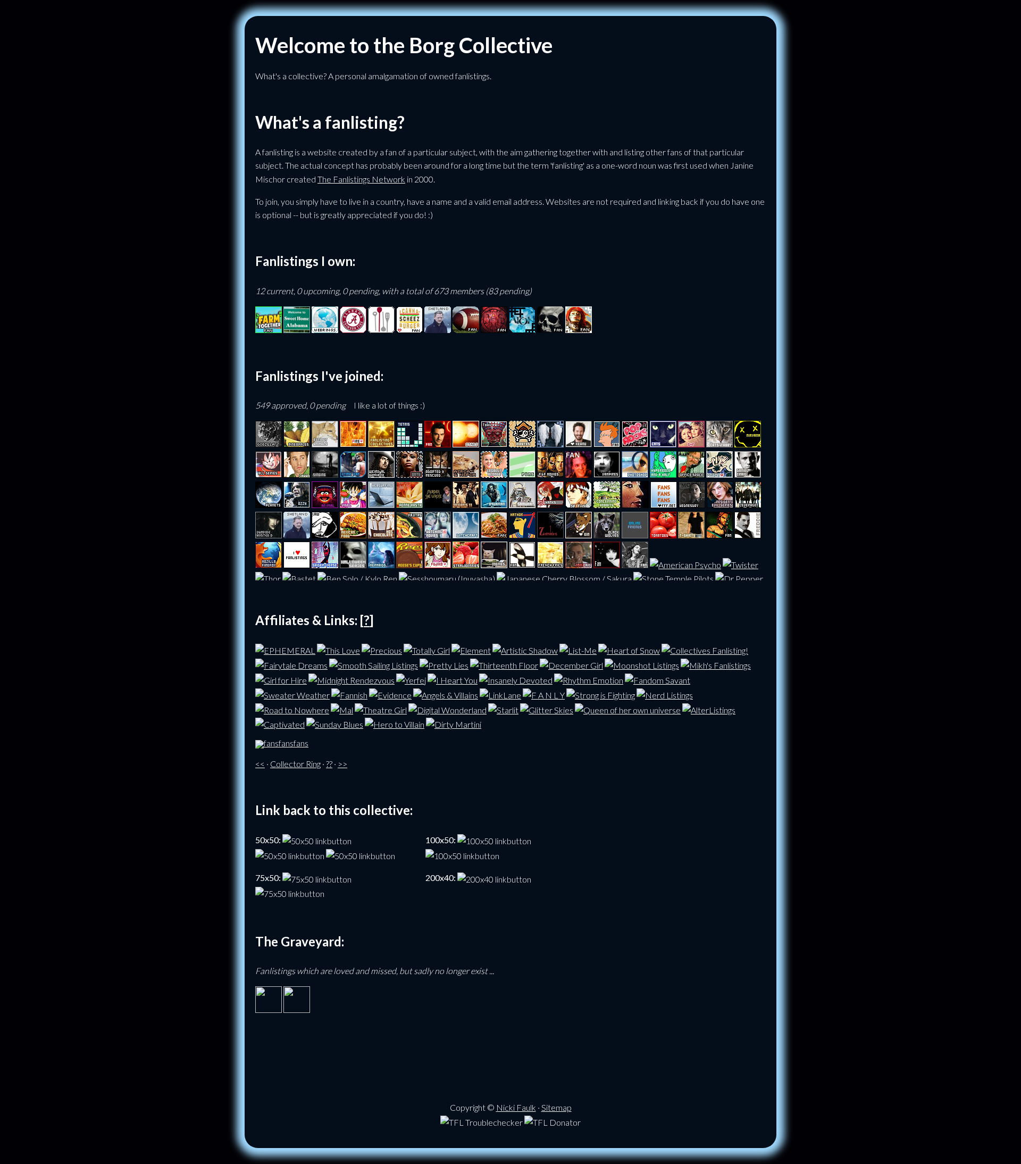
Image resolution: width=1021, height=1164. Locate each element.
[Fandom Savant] (657, 679)
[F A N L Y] (544, 694)
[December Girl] (571, 664)
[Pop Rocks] (635, 444)
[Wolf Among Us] (719, 535)
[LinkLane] (500, 694)
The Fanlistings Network (361, 179)
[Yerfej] (411, 679)
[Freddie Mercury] (747, 535)
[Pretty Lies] (444, 664)
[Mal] (342, 708)
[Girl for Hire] (281, 679)
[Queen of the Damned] (409, 474)
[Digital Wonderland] (447, 708)
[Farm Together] (268, 330)
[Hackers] (578, 474)
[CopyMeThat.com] (381, 330)
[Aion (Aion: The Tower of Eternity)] (522, 330)
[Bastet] (299, 578)
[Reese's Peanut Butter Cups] (409, 565)
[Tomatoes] (663, 535)
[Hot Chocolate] (381, 535)
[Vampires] (606, 474)
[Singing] (325, 474)
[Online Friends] (635, 535)
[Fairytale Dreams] (291, 664)
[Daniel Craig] (747, 474)
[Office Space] (691, 474)
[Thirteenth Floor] (504, 664)
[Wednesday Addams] (692, 505)
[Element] (471, 649)
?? (329, 764)
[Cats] (663, 444)
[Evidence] (390, 694)
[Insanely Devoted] (516, 679)
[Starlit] (503, 708)
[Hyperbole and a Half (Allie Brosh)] (663, 474)
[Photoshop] (635, 474)
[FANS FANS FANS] (281, 743)
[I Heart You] (453, 679)
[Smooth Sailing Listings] (373, 664)
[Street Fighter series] (578, 505)
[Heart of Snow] (629, 649)
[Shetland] (437, 330)
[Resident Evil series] (720, 505)
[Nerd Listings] (665, 694)
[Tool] (494, 444)
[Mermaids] (381, 565)
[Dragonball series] (268, 474)
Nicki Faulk (516, 1107)
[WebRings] (325, 330)
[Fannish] (349, 694)
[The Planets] (268, 505)
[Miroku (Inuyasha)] (719, 474)
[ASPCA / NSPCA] (466, 474)
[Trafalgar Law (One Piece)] (325, 535)
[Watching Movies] (437, 535)
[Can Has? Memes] (494, 565)
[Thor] (268, 578)
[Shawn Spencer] (296, 474)
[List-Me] (578, 649)
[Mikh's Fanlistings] (716, 664)
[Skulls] (550, 330)
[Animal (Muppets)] (325, 505)
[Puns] (522, 474)
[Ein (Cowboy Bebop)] (578, 535)
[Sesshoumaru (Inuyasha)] (447, 578)
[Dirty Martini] (453, 723)
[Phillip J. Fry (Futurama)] (606, 444)
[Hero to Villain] (394, 723)
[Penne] (409, 505)
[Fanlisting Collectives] (381, 444)
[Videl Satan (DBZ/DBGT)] (353, 505)
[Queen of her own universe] (628, 708)
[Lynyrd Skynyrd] (635, 565)
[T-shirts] (691, 535)
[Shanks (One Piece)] (550, 505)
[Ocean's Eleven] (466, 505)
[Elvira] (606, 565)
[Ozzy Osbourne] (296, 505)
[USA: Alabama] (296, 330)
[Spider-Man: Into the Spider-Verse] (325, 565)
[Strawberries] (466, 565)
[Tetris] (409, 444)
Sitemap (556, 1107)
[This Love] (338, 649)
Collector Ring (295, 764)
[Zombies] (550, 535)
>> (342, 764)
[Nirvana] (747, 444)
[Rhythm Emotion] (588, 679)
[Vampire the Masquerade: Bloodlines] (353, 474)
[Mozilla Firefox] (268, 565)
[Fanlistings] (296, 565)
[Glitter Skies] (546, 708)
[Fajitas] (409, 535)
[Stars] (466, 444)
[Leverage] (748, 505)
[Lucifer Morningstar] (437, 444)
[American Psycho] (685, 565)
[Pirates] (522, 444)
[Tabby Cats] (719, 444)
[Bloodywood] (494, 330)
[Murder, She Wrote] (437, 505)
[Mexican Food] (353, 535)
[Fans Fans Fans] (663, 505)
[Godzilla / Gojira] (268, 444)
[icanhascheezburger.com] (409, 330)
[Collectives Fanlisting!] (705, 649)
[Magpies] (522, 565)
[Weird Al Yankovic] (381, 474)
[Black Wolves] (606, 535)
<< (260, 764)
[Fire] (353, 444)
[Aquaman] (494, 505)
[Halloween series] (353, 565)
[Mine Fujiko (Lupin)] (437, 565)
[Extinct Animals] (325, 444)
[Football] (466, 330)
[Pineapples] (296, 444)
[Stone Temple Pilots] (673, 578)
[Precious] (382, 649)
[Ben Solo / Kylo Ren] (357, 578)
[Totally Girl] (427, 649)
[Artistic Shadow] (525, 649)
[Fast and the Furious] (550, 474)
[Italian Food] (494, 535)
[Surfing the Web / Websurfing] (381, 505)
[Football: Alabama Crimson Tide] (353, 330)
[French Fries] (550, 565)
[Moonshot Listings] (642, 664)
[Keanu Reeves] (578, 444)
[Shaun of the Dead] (578, 565)
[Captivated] (280, 723)
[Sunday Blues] (334, 723)
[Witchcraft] (466, 535)
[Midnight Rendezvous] (351, 679)
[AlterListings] (708, 708)
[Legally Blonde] (494, 474)
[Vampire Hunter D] (268, 535)
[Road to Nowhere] (292, 708)
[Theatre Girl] (381, 708)
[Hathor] (522, 535)
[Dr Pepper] (739, 578)
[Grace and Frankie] (691, 444)
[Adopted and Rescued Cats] (437, 474)
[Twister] (740, 565)
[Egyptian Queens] (635, 505)
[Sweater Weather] (292, 694)
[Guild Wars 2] (578, 330)
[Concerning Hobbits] (606, 505)
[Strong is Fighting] (600, 694)
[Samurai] (522, 505)
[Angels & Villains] (445, 694)
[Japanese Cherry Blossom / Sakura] (564, 578)
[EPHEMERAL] (285, 649)
